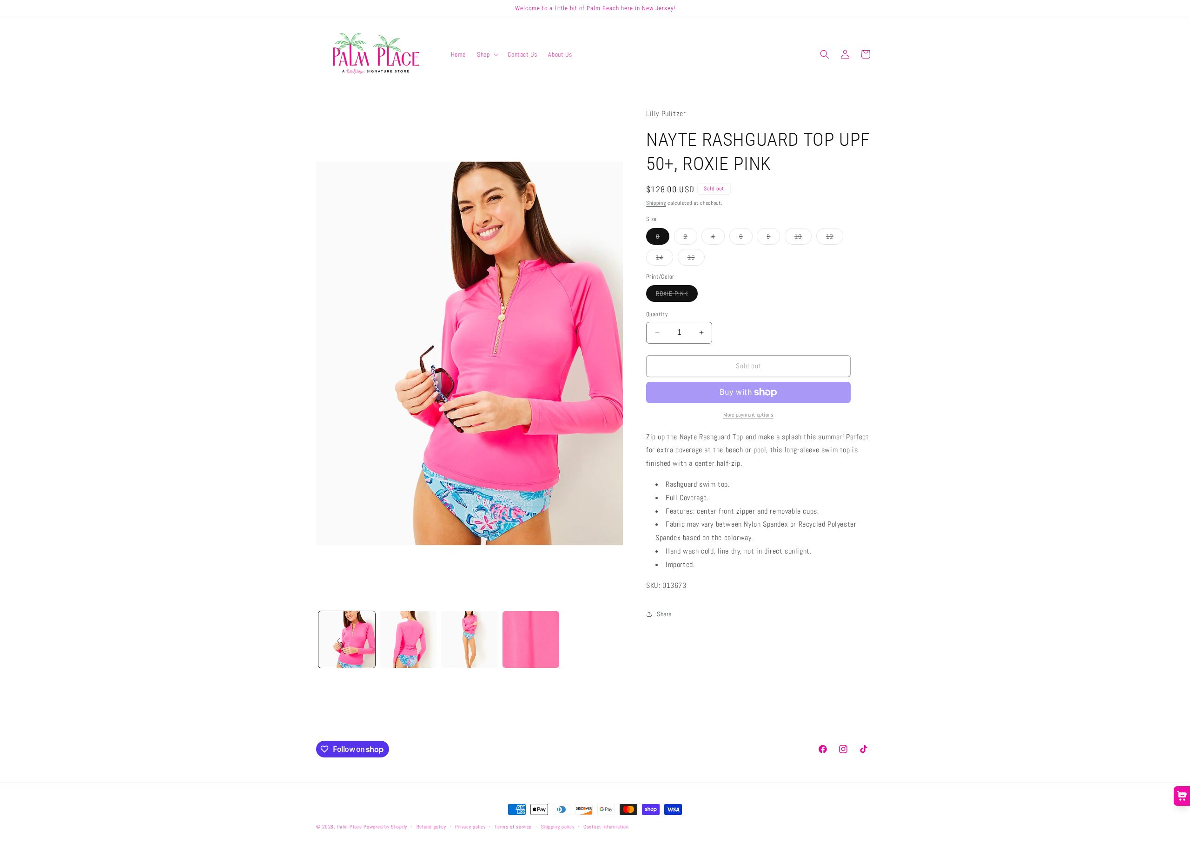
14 (664, 259)
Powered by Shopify (385, 826)
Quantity (657, 314)
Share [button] (664, 614)
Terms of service (513, 826)
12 (834, 238)
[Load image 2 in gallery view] (408, 639)
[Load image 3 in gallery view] (469, 639)
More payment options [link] (748, 414)
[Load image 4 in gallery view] (530, 639)
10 (803, 238)
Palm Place (349, 826)
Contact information (605, 826)
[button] (486, 54)
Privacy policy (470, 826)
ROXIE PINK (677, 295)
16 (696, 259)
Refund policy (431, 826)
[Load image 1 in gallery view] (346, 639)
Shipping (656, 203)
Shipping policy (558, 826)
